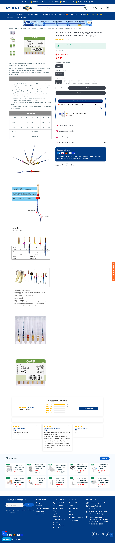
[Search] (85, 8)
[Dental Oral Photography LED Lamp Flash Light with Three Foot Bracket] (73, 469)
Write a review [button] (88, 408)
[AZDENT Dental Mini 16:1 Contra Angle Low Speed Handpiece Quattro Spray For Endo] (73, 482)
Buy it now (80, 93)
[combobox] (61, 7)
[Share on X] (67, 165)
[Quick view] (11, 467)
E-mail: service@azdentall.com (98, 503)
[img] (17, 426)
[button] (59, 39)
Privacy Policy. (12, 512)
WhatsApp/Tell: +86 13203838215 (94, 507)
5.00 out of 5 (30, 407)
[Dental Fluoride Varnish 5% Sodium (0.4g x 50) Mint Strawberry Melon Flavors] (94, 482)
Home (11, 28)
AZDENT (18, 539)
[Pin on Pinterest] (72, 165)
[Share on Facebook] (62, 165)
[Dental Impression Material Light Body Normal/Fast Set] (9, 482)
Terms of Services (29, 510)
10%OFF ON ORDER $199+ (22, 28)
